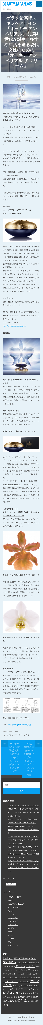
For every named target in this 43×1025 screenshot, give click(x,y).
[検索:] (17, 9)
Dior (33, 958)
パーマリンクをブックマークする (16, 735)
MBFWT (11, 900)
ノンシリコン (13, 918)
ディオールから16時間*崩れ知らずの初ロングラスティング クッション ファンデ (14, 757)
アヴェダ (20, 966)
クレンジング (12, 970)
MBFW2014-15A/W (15, 897)
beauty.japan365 (17, 4)
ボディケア (33, 986)
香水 (5, 1004)
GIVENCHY (9, 962)
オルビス (30, 966)
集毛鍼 (34, 1001)
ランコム (34, 989)
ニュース (16, 731)
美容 (9, 942)
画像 (8, 77)
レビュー (11, 935)
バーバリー (11, 981)
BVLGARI (19, 958)
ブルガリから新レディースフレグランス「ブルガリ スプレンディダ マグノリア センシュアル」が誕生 (24, 840)
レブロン (9, 993)
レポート (11, 938)
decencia (27, 959)
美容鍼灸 (20, 996)
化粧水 (29, 993)
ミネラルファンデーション (19, 989)
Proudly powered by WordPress (21, 1017)
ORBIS (25, 962)
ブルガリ (16, 985)
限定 (29, 1001)
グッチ (18, 970)
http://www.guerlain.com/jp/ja (14, 326)
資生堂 (22, 1000)
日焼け (8, 997)
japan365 (32, 77)
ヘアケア (25, 985)
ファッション (13, 924)
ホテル (10, 931)
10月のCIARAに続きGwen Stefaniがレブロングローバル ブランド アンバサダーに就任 (29, 759)
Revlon (30, 963)
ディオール (23, 973)
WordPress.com (29, 1020)
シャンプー (26, 970)
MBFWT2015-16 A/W (16, 904)
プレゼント (12, 928)
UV (34, 963)
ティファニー (11, 974)
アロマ (13, 967)
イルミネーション (14, 907)
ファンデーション (24, 982)
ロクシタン (21, 993)
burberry (8, 958)
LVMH (19, 963)
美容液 (13, 997)
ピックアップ (13, 921)
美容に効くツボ (14, 945)
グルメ (10, 911)
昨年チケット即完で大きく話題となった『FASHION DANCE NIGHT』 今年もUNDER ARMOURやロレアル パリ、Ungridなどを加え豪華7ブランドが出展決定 (23, 826)
